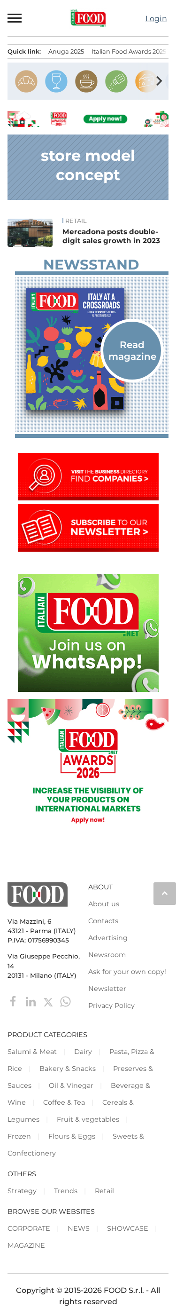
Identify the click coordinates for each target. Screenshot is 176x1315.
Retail (76, 221)
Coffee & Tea (64, 1102)
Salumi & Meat (32, 1051)
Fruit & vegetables (88, 1119)
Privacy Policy (111, 1005)
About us (103, 904)
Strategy (22, 1191)
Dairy (83, 1051)
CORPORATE (29, 1228)
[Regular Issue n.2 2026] (91, 349)
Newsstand (91, 265)
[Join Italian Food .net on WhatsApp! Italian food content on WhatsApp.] (88, 689)
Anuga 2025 (66, 51)
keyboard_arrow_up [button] (164, 893)
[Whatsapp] (65, 1001)
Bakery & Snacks (67, 1068)
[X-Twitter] (49, 1001)
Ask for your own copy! (127, 971)
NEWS (79, 1228)
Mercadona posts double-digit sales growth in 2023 (111, 236)
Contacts (103, 921)
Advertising (108, 938)
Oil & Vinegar (71, 1085)
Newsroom (107, 955)
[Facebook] (14, 1001)
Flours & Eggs (71, 1136)
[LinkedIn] (31, 1001)
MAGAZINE (26, 1245)
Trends (65, 1191)
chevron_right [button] (159, 80)
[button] (15, 18)
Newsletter (107, 988)
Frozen (19, 1136)
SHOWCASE (127, 1228)
